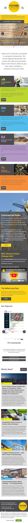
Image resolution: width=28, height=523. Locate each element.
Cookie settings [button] (10, 520)
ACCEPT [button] (18, 520)
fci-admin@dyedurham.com (7, 508)
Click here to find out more (12, 22)
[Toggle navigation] (5, 8)
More (6, 245)
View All (23, 369)
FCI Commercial (14, 343)
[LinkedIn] (2, 511)
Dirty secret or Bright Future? (9, 39)
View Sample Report (14, 360)
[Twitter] (5, 511)
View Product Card (14, 357)
